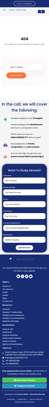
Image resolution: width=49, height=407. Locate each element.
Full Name (7, 175)
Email (5, 199)
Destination (7, 235)
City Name (7, 211)
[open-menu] (41, 11)
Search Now (16, 75)
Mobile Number (9, 187)
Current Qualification (11, 223)
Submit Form (24, 247)
